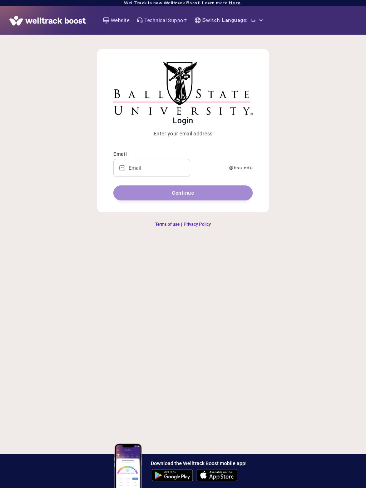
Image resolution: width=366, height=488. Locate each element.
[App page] (47, 20)
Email (120, 154)
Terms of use (167, 224)
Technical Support (165, 20)
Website (120, 20)
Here (235, 2)
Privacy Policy (197, 224)
